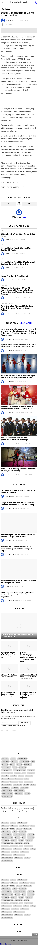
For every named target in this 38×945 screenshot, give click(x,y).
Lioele (18, 773)
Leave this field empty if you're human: (13, 725)
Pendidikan (18, 784)
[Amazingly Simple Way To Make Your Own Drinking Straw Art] (9, 646)
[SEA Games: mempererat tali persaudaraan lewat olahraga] (19, 426)
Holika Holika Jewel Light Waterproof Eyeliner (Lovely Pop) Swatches (18, 263)
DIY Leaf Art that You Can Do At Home (9, 676)
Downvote (29, 204)
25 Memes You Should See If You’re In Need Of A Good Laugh (28, 676)
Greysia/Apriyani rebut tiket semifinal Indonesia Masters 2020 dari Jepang (18, 504)
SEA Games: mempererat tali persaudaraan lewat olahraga (14, 439)
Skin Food (25, 787)
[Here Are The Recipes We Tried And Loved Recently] (19, 626)
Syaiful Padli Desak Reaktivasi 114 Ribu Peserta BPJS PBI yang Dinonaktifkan (18, 346)
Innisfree (31, 770)
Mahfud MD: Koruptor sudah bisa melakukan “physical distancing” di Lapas (16, 549)
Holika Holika (7, 770)
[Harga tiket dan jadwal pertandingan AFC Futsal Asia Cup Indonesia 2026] (19, 363)
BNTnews (6, 761)
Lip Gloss (6, 776)
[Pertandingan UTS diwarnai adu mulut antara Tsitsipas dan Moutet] (19, 523)
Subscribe (24, 723)
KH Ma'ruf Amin (8, 773)
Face (12, 764)
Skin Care (15, 787)
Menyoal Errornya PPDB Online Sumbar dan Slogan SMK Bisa (18, 582)
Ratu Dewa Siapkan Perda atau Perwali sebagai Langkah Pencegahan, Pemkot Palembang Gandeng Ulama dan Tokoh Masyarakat (18, 332)
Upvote (8, 204)
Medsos (5, 781)
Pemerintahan (7, 784)
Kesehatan (26, 323)
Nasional (4, 285)
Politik (27, 784)
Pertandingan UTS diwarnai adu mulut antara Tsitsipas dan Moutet (18, 536)
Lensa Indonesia (19, 2)
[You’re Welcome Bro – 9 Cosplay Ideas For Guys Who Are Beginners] (28, 686)
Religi (34, 784)
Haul (15, 767)
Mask (27, 779)
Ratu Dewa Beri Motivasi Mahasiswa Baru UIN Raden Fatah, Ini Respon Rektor (17, 308)
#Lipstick (5, 758)
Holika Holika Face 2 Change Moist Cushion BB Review (16, 249)
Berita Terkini (23, 758)
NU (21, 781)
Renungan (6, 787)
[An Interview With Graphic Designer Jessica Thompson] (9, 686)
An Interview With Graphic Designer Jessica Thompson (8, 694)
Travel (28, 793)
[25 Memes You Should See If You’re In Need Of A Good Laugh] (28, 668)
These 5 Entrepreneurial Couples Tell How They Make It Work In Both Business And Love (28, 657)
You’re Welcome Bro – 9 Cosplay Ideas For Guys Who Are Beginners (28, 695)
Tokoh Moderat (8, 793)
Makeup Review (8, 779)
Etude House (25, 761)
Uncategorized (7, 796)
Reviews (4, 231)
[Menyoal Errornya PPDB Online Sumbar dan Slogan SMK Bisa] (19, 569)
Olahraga (29, 781)
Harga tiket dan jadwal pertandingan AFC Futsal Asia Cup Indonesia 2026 (18, 377)
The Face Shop (19, 790)
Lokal (21, 776)
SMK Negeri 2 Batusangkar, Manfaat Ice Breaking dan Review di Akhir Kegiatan (17, 595)
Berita (13, 758)
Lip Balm (31, 773)
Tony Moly (19, 793)
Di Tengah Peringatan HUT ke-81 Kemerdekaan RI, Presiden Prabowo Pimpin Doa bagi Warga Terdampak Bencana (17, 291)
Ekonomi (14, 761)
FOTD (20, 764)
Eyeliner (5, 764)
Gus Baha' (28, 764)
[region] (19, 100)
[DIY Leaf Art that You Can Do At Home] (9, 668)
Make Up (29, 776)
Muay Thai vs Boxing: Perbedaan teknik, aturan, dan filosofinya (19, 470)
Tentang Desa (7, 790)
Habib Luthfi (6, 767)
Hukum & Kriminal (20, 770)
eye (33, 761)
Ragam (11, 303)
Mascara (19, 779)
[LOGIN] (36, 3)
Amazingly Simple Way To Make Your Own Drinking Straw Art (8, 655)
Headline (23, 767)
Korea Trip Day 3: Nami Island (14, 276)
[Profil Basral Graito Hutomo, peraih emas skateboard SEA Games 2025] (19, 395)
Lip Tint (14, 776)
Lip (24, 773)
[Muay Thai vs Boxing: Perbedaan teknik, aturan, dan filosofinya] (19, 457)
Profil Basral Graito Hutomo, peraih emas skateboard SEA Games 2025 (17, 408)
